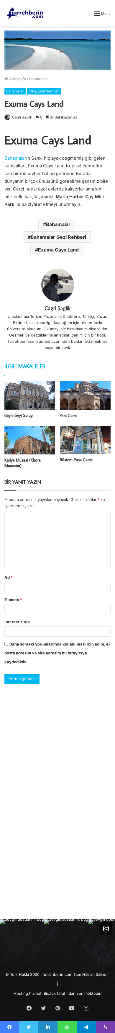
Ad (8, 577)
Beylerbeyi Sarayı (18, 415)
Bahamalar (38, 78)
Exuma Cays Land (58, 250)
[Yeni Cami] (85, 395)
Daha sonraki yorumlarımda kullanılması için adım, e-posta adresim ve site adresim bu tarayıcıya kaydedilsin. (57, 653)
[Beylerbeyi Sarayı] (29, 395)
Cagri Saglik (22, 117)
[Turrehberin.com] (24, 13)
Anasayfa (17, 78)
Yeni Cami (68, 415)
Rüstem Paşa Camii (76, 459)
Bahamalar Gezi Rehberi (58, 237)
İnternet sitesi (17, 621)
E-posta (13, 599)
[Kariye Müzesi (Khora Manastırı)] (29, 440)
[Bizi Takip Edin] (106, 928)
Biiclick (50, 993)
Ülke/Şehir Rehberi (44, 91)
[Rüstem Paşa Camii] (85, 440)
